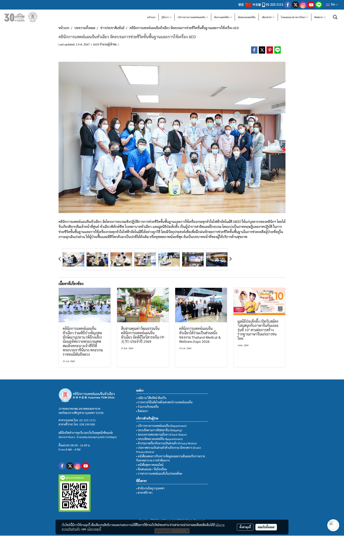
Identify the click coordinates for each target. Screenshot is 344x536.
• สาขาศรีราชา (144, 492)
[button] (335, 17)
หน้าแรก (151, 17)
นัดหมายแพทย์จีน (247, 17)
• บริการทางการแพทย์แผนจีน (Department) (161, 425)
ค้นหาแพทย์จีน (222, 17)
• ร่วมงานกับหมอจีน (147, 406)
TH (333, 5)
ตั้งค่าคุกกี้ (245, 527)
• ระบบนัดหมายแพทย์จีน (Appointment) (159, 439)
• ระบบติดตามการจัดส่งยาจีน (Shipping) (159, 430)
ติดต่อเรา (319, 17)
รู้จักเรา (165, 17)
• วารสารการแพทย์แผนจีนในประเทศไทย (159, 473)
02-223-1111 (87, 420)
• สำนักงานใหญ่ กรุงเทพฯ (150, 488)
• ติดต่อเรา (142, 411)
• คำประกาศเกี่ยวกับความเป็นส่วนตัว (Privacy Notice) (166, 443)
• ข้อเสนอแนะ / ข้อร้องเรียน (151, 469)
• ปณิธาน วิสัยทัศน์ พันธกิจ (151, 398)
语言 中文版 (250, 4)
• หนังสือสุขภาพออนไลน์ (149, 464)
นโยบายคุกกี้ (94, 529)
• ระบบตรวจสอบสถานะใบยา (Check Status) (161, 434)
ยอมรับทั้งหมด (266, 527)
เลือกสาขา (267, 17)
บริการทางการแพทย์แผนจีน (192, 17)
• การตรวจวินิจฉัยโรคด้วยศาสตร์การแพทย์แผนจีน (164, 402)
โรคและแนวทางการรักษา (293, 17)
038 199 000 (87, 424)
